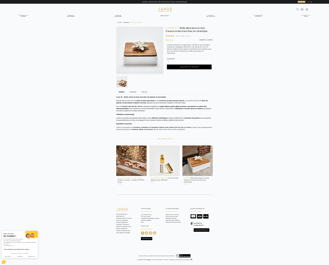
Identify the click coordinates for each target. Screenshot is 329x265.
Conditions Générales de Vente (150, 218)
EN (311, 2)
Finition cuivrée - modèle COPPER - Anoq (131, 180)
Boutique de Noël (171, 218)
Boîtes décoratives (210, 15)
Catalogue (126, 22)
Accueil (119, 22)
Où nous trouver (146, 216)
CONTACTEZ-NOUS (146, 238)
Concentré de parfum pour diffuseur (164, 179)
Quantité (171, 59)
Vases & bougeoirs (118, 15)
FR (308, 2)
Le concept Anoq (146, 214)
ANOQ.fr (149, 259)
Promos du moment (172, 216)
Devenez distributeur (201, 230)
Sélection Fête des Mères (173, 222)
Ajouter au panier (189, 67)
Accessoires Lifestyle (258, 15)
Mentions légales (146, 220)
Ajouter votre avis (185, 36)
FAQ (142, 222)
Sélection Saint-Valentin (173, 220)
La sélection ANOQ (305, 15)
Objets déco (164, 16)
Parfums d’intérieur (71, 15)
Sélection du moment (172, 214)
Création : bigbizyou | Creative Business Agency (177, 259)
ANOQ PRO (301, 2)
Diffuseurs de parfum (23, 15)
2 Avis (177, 36)
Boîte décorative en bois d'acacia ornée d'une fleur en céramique (196, 180)
